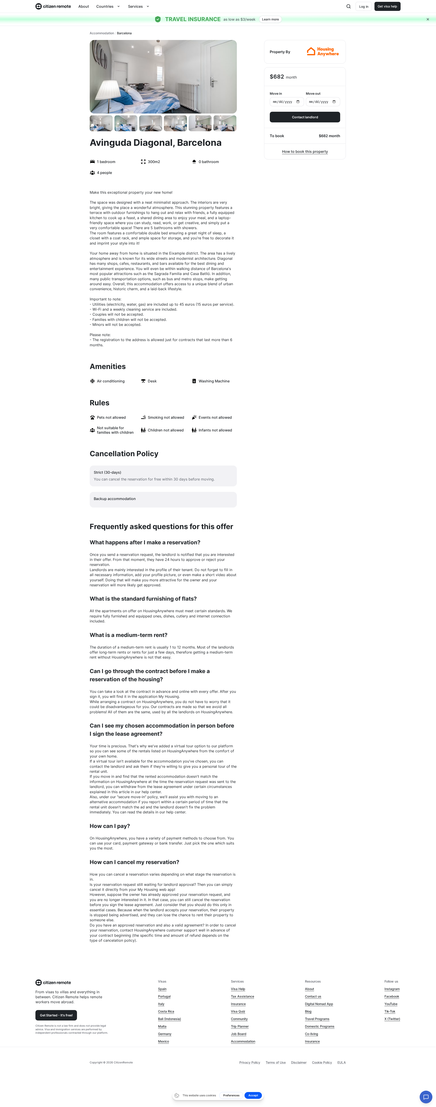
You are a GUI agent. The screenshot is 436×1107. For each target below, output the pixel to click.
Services (135, 6)
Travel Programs (317, 1019)
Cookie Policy (322, 1062)
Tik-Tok (389, 1011)
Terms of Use (276, 1062)
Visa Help (238, 989)
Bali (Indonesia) (169, 1019)
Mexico (163, 1041)
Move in (276, 93)
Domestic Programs (319, 1026)
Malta (162, 1026)
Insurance (238, 1004)
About (83, 6)
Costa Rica (166, 1011)
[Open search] (348, 6)
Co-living (311, 1034)
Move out (313, 93)
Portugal (164, 996)
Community (239, 1019)
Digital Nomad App (319, 1004)
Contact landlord (305, 117)
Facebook (391, 996)
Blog (308, 1011)
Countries (105, 6)
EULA (341, 1062)
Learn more (270, 19)
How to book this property (305, 151)
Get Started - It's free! (56, 1015)
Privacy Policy (249, 1062)
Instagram (392, 989)
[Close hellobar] (428, 19)
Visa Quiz (238, 1011)
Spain (162, 989)
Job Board (238, 1034)
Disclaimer (299, 1062)
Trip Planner (240, 1026)
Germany (164, 1034)
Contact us (313, 996)
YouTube (390, 1004)
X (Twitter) (392, 1019)
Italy (161, 1004)
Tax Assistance (242, 996)
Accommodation (102, 33)
